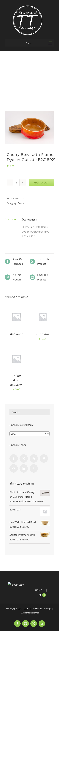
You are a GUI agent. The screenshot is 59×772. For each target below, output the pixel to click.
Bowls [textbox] (28, 433)
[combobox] (29, 433)
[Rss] (34, 458)
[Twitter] (24, 458)
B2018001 (16, 334)
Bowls (21, 203)
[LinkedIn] (24, 468)
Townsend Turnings (41, 608)
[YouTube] (13, 468)
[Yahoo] (34, 468)
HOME (38, 590)
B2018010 (42, 334)
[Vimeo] (44, 458)
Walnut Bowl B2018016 (16, 380)
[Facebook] (13, 458)
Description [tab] (11, 219)
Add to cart (42, 182)
